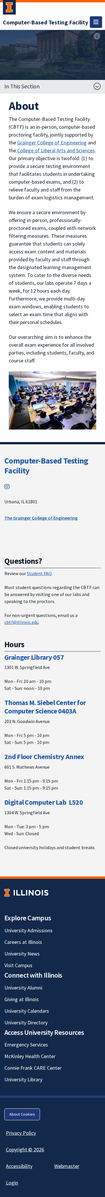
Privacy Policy (21, 1133)
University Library (23, 1079)
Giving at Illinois (21, 999)
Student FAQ (39, 573)
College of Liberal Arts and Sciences (55, 150)
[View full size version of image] (97, 36)
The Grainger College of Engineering (41, 518)
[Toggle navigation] (96, 22)
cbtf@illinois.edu (21, 622)
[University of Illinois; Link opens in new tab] (26, 893)
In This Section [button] (22, 86)
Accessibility (19, 1166)
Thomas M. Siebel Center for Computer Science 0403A (45, 706)
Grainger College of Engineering (52, 142)
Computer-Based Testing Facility (46, 465)
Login (12, 1182)
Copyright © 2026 (25, 1149)
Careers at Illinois (23, 942)
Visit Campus (18, 965)
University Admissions (28, 930)
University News (22, 953)
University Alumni (23, 987)
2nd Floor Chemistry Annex (44, 756)
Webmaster (66, 1166)
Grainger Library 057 (34, 657)
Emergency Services (26, 1044)
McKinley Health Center (29, 1056)
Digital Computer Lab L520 (43, 802)
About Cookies (22, 1114)
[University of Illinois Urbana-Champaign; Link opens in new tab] (9, 8)
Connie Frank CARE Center (33, 1067)
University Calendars (26, 1011)
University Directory (26, 1022)
